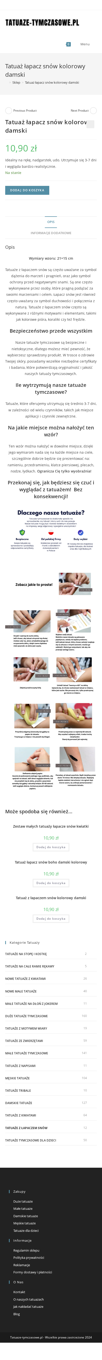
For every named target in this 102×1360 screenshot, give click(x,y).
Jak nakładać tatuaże (28, 1306)
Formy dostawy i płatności (32, 1272)
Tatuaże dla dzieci (26, 1230)
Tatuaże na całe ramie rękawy (29, 966)
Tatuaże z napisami (20, 1066)
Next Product (80, 110)
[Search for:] (94, 44)
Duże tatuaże (23, 1201)
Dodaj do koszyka (27, 190)
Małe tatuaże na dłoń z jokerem (31, 1004)
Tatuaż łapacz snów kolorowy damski (52, 82)
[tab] (51, 222)
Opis (50, 222)
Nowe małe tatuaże (21, 991)
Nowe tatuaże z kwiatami (25, 979)
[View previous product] (8, 110)
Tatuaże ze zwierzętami (24, 1041)
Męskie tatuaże (17, 1078)
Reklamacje (21, 1265)
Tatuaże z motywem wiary (26, 1028)
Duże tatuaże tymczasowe (26, 1016)
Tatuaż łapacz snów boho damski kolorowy (51, 862)
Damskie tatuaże (18, 1103)
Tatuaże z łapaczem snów (26, 1128)
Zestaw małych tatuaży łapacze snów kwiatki (51, 826)
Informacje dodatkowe (51, 233)
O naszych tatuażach (28, 1299)
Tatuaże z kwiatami (20, 1115)
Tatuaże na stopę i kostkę (26, 954)
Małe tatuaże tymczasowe (26, 1053)
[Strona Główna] (6, 82)
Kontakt (19, 1292)
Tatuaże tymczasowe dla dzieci (30, 1140)
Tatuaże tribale (18, 1090)
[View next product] (93, 110)
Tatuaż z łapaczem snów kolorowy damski (51, 897)
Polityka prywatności (28, 1257)
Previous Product (25, 110)
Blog (16, 1314)
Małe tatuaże (22, 1208)
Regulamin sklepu (26, 1250)
